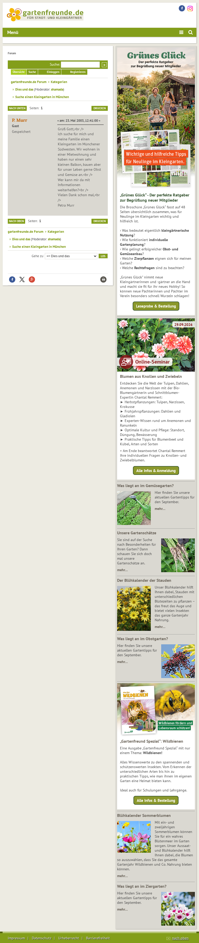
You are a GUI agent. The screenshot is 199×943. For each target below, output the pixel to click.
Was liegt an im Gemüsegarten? (145, 485)
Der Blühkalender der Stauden (144, 580)
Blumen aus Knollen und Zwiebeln (151, 376)
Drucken (100, 108)
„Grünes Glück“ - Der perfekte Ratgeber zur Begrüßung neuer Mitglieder (154, 197)
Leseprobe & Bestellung (156, 306)
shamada (57, 89)
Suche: (55, 64)
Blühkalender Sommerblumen (144, 815)
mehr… (160, 508)
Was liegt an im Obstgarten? (142, 638)
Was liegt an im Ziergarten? (141, 886)
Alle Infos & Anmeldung (156, 470)
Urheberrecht (68, 938)
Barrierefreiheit (98, 938)
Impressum (16, 938)
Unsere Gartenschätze (136, 532)
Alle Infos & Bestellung (156, 800)
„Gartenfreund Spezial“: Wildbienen (151, 741)
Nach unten (17, 108)
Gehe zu (37, 256)
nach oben (180, 938)
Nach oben (16, 221)
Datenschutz (41, 938)
